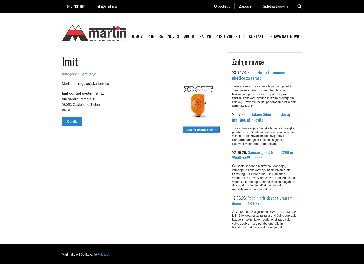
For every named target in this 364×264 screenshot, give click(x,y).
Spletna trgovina (275, 6)
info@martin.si (107, 6)
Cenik (72, 121)
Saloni (205, 36)
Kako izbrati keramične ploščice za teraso (258, 75)
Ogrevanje (88, 73)
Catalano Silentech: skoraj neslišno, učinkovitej (261, 117)
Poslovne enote (230, 36)
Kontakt (256, 36)
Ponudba (155, 36)
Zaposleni (246, 6)
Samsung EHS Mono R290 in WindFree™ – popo (262, 155)
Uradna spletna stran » (201, 129)
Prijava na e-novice (285, 36)
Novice (174, 36)
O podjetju (222, 6)
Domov (137, 36)
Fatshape (104, 254)
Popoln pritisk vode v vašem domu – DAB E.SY (262, 201)
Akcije (189, 36)
